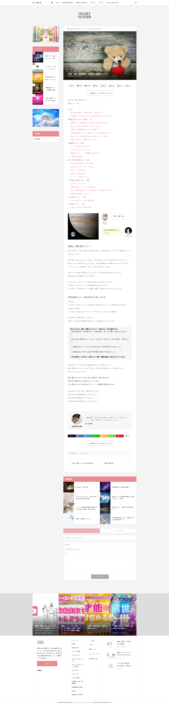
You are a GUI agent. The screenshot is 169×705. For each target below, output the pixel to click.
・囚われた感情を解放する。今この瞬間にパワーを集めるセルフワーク (91, 190)
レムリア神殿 (75, 677)
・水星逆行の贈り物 (75, 156)
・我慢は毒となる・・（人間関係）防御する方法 (84, 153)
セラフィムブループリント (77, 660)
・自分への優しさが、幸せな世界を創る (81, 200)
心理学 (73, 691)
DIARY (73, 644)
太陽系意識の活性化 (77, 687)
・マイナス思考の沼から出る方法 (79, 146)
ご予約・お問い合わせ (112, 2)
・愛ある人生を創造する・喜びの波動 (80, 163)
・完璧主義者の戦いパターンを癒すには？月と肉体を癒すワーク (89, 133)
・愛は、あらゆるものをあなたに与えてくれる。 (84, 126)
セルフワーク (78, 76)
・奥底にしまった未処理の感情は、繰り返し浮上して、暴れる (88, 136)
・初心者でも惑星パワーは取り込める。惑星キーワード (86, 112)
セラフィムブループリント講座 (77, 665)
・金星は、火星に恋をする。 (78, 173)
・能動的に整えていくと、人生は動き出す (82, 187)
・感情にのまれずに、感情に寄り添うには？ (82, 139)
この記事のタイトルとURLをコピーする (100, 93)
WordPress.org (93, 658)
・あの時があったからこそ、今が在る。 (81, 166)
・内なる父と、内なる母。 (77, 183)
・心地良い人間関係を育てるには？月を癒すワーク (85, 129)
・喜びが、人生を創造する (77, 170)
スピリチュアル (76, 655)
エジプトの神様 (76, 651)
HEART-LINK (75, 647)
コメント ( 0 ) (82, 530)
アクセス (92, 2)
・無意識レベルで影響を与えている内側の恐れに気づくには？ (88, 123)
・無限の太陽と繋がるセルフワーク (80, 194)
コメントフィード (94, 654)
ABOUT (47, 663)
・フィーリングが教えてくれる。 (79, 177)
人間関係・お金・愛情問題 (77, 682)
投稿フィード (92, 649)
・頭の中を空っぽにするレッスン (79, 150)
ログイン (91, 644)
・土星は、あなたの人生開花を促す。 (80, 207)
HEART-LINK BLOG (81, 2)
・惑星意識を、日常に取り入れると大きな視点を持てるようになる (90, 116)
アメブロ (100, 2)
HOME (52, 2)
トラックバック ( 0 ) (118, 530)
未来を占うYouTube (77, 694)
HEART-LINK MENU (67, 2)
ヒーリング (75, 674)
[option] (46, 614)
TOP (57, 2)
